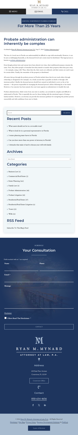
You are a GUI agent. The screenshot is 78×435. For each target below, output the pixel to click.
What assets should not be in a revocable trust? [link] (25, 126)
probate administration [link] (17, 60)
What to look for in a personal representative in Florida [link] (29, 131)
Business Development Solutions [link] (48, 422)
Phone (42, 263)
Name (6, 263)
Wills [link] (10, 214)
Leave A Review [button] (39, 428)
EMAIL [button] (40, 11)
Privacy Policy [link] (31, 422)
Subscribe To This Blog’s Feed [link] (17, 228)
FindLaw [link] (65, 422)
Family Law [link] (13, 186)
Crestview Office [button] (39, 381)
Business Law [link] (13, 171)
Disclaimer (8, 313)
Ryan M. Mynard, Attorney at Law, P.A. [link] (23, 49)
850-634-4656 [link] (39, 399)
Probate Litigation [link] (15, 195)
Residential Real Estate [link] (17, 200)
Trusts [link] (11, 209)
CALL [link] (66, 11)
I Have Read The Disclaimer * (19, 318)
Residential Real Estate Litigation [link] (21, 204)
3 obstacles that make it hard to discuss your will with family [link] (30, 145)
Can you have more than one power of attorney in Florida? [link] (30, 140)
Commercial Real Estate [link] (17, 176)
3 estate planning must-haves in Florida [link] (23, 135)
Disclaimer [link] (13, 422)
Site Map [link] (22, 422)
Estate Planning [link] (14, 181)
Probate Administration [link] (51, 49)
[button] (12, 11)
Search (66, 113)
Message (7, 286)
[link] (39, 4)
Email (7, 275)
